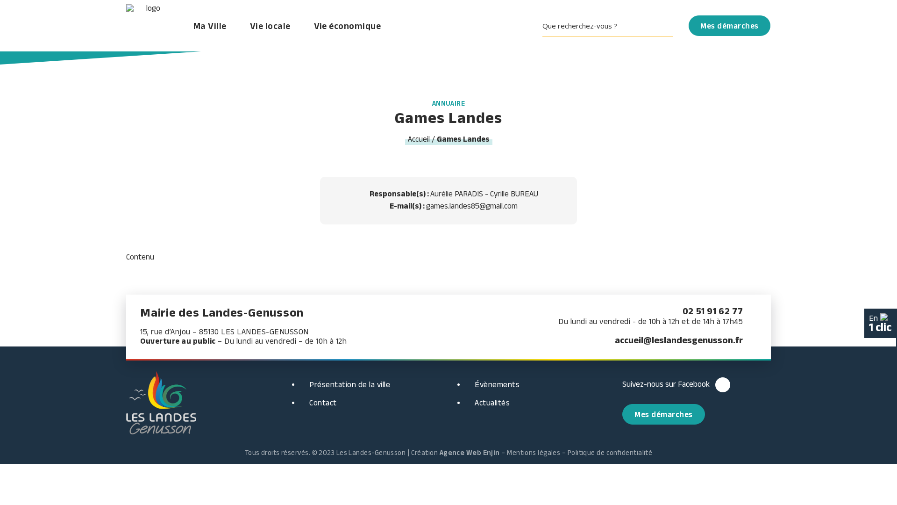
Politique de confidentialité (610, 452)
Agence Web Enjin (470, 452)
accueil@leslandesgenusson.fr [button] (679, 340)
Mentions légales (533, 452)
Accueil (419, 139)
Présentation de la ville (349, 384)
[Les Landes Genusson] (149, 25)
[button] (611, 25)
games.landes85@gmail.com (472, 206)
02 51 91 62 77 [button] (713, 311)
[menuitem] (611, 25)
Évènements (497, 384)
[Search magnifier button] (666, 25)
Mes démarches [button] (663, 414)
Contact (323, 402)
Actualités (492, 402)
